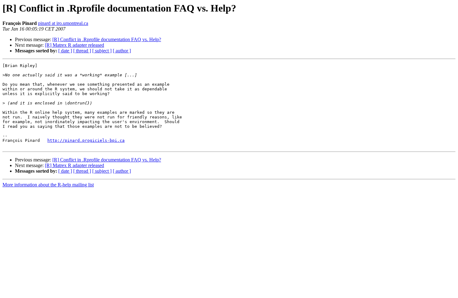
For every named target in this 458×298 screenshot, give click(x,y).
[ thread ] (82, 50)
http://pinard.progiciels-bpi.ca (86, 140)
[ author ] (122, 50)
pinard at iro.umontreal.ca (63, 23)
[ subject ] (102, 50)
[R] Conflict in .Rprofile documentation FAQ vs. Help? (106, 39)
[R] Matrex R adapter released (74, 45)
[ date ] (65, 50)
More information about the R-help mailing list (48, 184)
